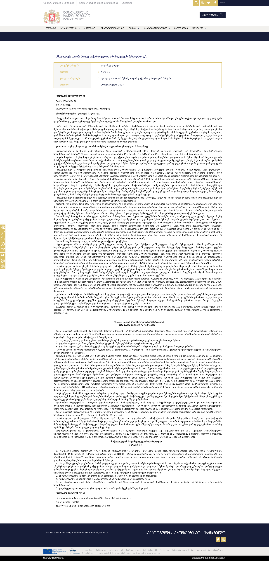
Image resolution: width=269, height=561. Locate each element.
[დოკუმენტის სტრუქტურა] (2, 227)
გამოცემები (181, 28)
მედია (132, 28)
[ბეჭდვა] (2, 266)
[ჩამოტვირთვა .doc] (2, 261)
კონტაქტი (127, 3)
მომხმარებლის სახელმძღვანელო (98, 3)
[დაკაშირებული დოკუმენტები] (2, 233)
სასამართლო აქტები (112, 28)
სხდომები (89, 28)
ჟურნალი (197, 28)
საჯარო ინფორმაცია (155, 28)
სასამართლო (69, 28)
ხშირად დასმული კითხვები (59, 3)
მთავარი (51, 28)
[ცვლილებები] (2, 238)
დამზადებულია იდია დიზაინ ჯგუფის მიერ (209, 558)
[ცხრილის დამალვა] (2, 244)
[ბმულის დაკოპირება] (2, 249)
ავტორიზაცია (210, 15)
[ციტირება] (2, 255)
